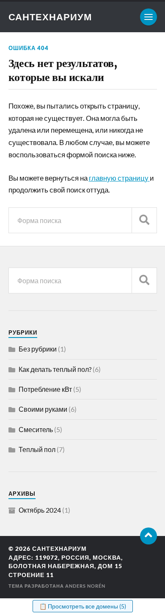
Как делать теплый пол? (55, 369)
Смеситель (36, 429)
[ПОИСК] (144, 220)
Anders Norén (85, 586)
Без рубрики (38, 349)
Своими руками (43, 409)
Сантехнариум (50, 16)
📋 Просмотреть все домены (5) (82, 606)
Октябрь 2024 (40, 510)
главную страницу (119, 177)
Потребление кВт (45, 389)
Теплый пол (37, 449)
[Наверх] (148, 535)
